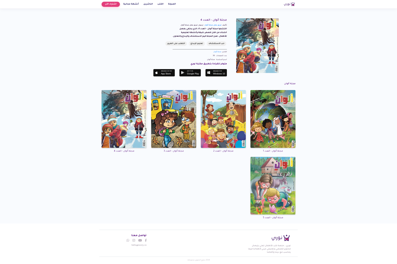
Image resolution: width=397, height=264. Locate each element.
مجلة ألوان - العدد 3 (174, 151)
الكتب (160, 4)
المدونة (172, 4)
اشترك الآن (110, 4)
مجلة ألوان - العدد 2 (223, 151)
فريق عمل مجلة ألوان (213, 25)
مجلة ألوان (217, 52)
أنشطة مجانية (131, 4)
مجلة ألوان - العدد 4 (124, 151)
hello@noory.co (139, 245)
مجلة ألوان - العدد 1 (273, 151)
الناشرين (148, 4)
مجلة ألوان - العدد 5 (273, 218)
